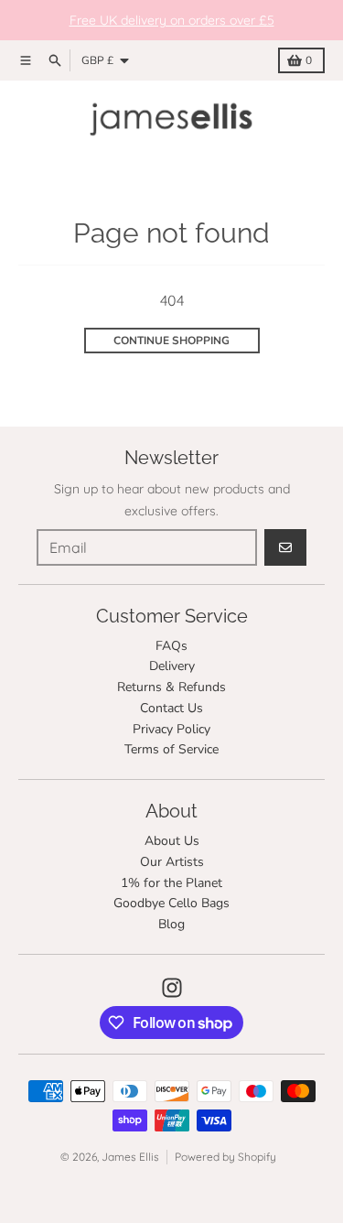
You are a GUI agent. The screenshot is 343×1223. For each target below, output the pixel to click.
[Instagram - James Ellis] (172, 988)
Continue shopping (171, 340)
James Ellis (130, 1156)
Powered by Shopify (225, 1156)
